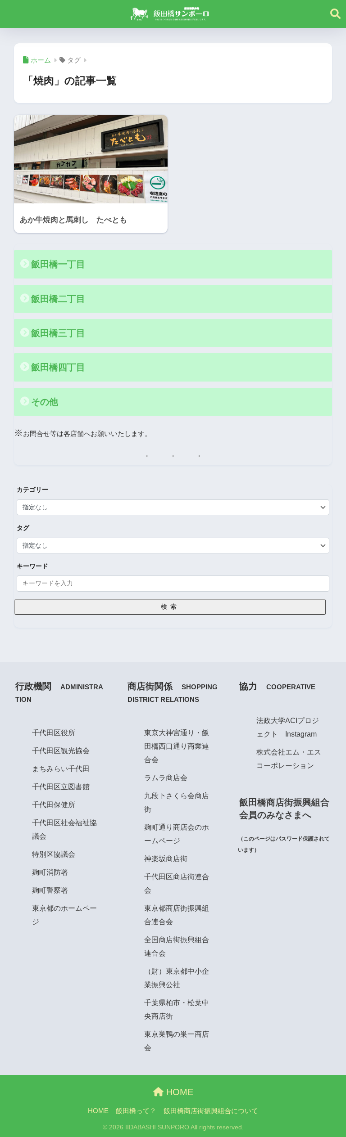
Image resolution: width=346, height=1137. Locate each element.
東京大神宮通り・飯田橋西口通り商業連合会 (176, 746)
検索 (170, 606)
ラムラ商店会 (165, 777)
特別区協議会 (53, 854)
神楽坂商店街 (165, 858)
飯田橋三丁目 (58, 333)
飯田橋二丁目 (58, 299)
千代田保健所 (53, 804)
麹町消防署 (50, 872)
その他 (44, 402)
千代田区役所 (53, 732)
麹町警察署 (50, 890)
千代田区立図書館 (61, 786)
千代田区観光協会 (61, 750)
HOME (178, 1092)
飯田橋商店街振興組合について (211, 1111)
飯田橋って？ (136, 1111)
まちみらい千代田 (61, 768)
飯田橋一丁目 (58, 264)
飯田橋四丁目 (58, 367)
